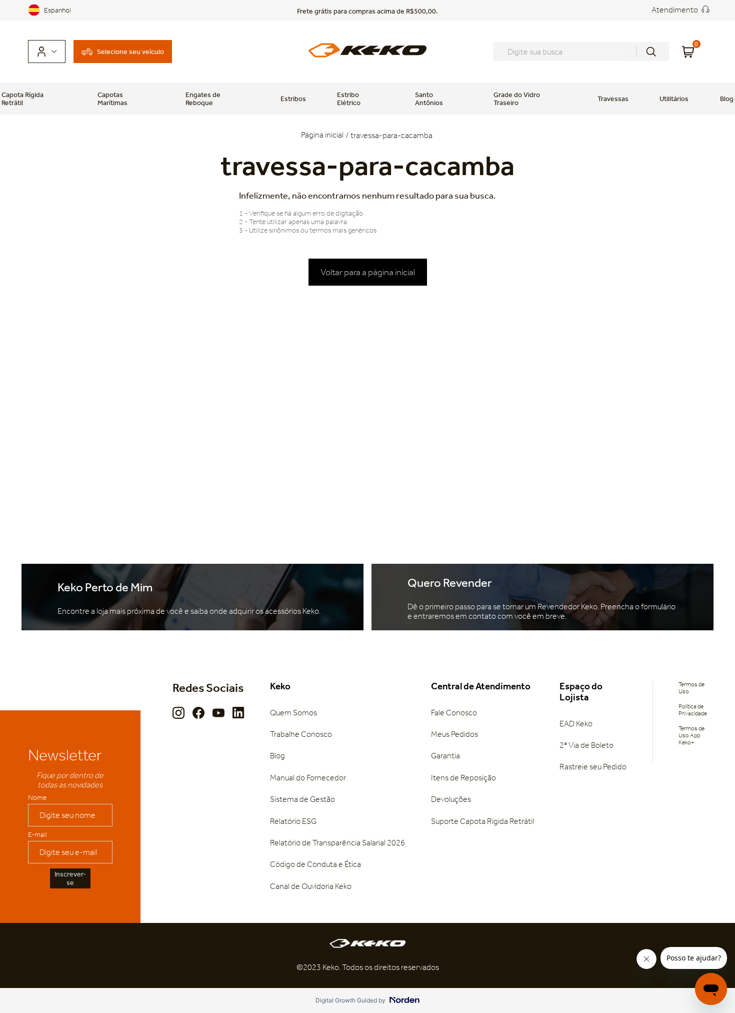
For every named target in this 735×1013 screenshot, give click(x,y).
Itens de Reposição (463, 777)
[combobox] (581, 51)
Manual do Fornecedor (308, 777)
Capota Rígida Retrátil (23, 99)
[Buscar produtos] (651, 52)
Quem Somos (293, 712)
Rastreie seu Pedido (593, 766)
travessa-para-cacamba (391, 135)
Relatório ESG (293, 821)
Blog (727, 99)
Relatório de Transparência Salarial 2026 (337, 842)
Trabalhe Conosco (301, 734)
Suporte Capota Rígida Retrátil (482, 821)
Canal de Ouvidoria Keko (311, 886)
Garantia (445, 755)
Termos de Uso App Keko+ (691, 735)
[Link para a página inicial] (323, 136)
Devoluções (451, 799)
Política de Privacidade (692, 710)
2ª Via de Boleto (587, 745)
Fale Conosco (454, 712)
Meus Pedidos (454, 734)
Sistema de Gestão (302, 799)
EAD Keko (576, 723)
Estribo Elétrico (348, 99)
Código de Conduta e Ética (315, 864)
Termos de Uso (691, 688)
